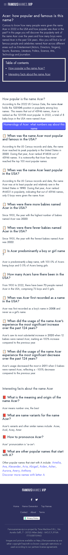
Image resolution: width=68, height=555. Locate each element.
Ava (4, 466)
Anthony (26, 471)
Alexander (14, 466)
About (33, 512)
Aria (25, 466)
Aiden (43, 466)
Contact (23, 512)
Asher (52, 466)
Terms (42, 512)
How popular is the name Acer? (26, 68)
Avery (16, 471)
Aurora (6, 471)
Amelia (56, 462)
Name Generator (30, 506)
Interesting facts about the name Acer (29, 74)
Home (16, 506)
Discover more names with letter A (23, 475)
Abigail (33, 466)
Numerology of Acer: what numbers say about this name (34, 126)
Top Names (46, 506)
